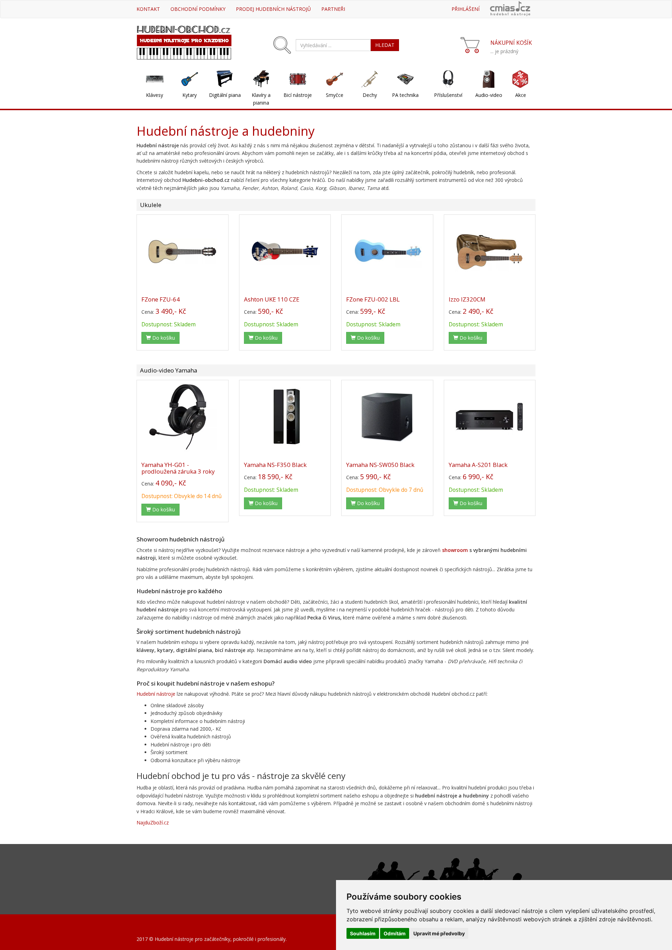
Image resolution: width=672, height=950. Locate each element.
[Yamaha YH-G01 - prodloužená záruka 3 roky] (182, 417)
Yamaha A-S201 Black (478, 465)
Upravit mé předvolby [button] (439, 933)
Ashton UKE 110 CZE (271, 299)
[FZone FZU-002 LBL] (387, 251)
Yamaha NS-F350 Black (275, 465)
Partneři (333, 9)
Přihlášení (465, 9)
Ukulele (150, 205)
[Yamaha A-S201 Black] (490, 417)
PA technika (405, 95)
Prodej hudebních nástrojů (273, 9)
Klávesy (154, 95)
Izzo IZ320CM (467, 299)
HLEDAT (384, 45)
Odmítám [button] (395, 933)
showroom (455, 550)
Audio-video (488, 95)
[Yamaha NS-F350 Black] (285, 417)
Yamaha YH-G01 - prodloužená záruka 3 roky (178, 468)
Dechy (370, 95)
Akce (520, 95)
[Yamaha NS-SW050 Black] (387, 417)
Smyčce (334, 95)
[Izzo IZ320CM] (490, 251)
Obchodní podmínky (197, 9)
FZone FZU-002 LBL (373, 299)
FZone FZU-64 (160, 299)
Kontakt (148, 9)
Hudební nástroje (155, 693)
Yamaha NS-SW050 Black (380, 465)
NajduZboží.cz (152, 822)
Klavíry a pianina (261, 99)
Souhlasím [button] (363, 933)
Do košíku (163, 337)
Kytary (189, 95)
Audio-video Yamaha (168, 370)
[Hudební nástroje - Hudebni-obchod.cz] (184, 41)
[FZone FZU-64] (182, 251)
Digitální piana (225, 95)
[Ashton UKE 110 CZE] (285, 251)
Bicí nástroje (298, 95)
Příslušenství (448, 95)
